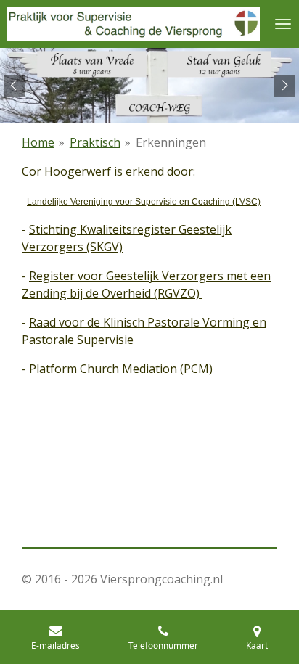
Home (38, 142)
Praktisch (95, 142)
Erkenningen (171, 142)
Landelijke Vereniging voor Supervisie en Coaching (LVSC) (144, 202)
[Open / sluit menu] (283, 24)
